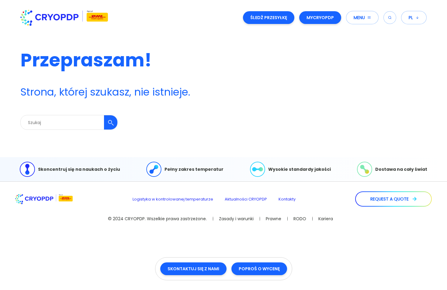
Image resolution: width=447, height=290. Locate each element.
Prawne (273, 219)
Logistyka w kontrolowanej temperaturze (173, 199)
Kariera (325, 219)
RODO (299, 219)
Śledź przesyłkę (268, 18)
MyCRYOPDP (320, 18)
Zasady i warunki (236, 219)
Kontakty (287, 199)
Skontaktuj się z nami (193, 269)
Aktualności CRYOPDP (246, 199)
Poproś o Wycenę (259, 269)
